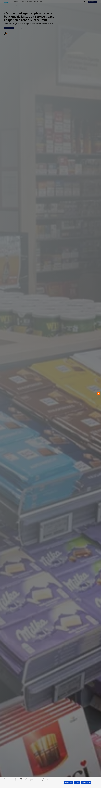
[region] (50, 782)
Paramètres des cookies (68, 782)
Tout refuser (77, 782)
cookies (18, 785)
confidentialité (29, 785)
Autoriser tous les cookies (86, 782)
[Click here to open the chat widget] (98, 393)
